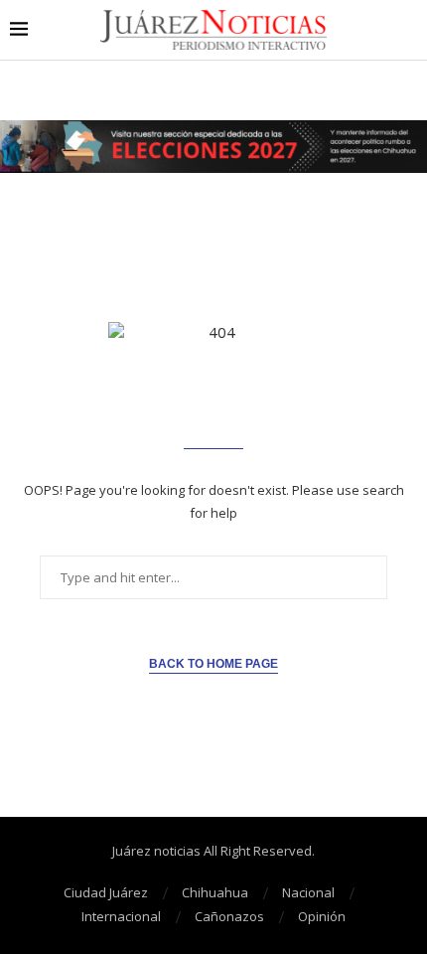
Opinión (322, 916)
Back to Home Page (213, 664)
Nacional (308, 892)
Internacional (121, 916)
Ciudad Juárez (106, 892)
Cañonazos (229, 916)
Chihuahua (215, 892)
